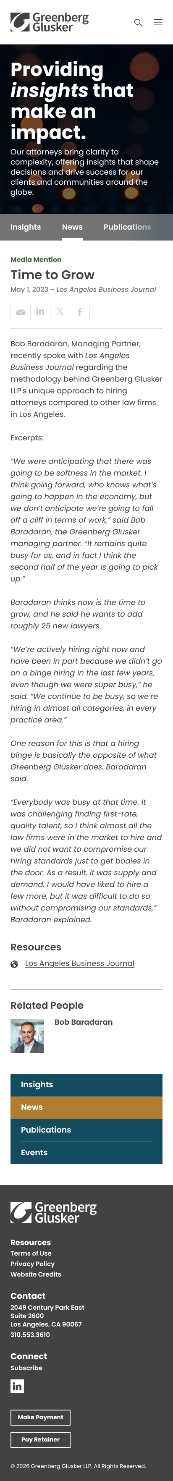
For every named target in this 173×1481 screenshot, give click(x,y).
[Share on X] (60, 312)
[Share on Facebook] (80, 312)
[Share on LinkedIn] (40, 312)
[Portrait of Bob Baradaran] (27, 1036)
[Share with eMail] (20, 312)
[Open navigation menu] (158, 22)
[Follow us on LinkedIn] (17, 1386)
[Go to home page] (49, 22)
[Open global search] (138, 22)
